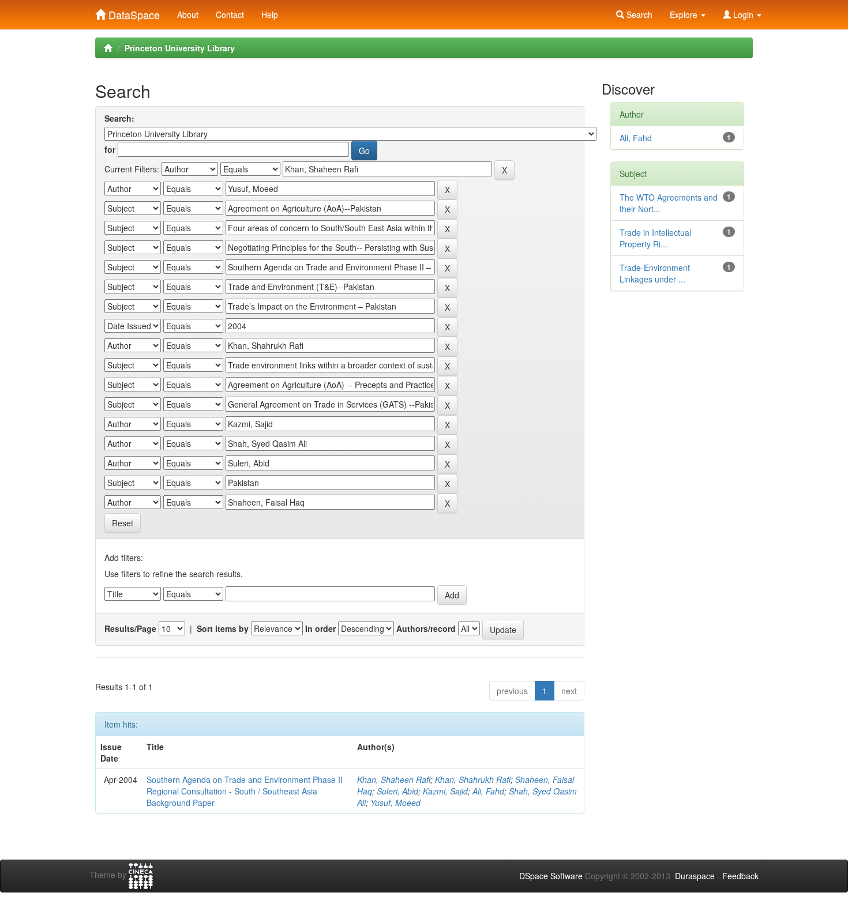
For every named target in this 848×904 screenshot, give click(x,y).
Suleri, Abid (397, 791)
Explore (685, 14)
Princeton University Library (180, 48)
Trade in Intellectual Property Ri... (655, 238)
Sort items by (223, 628)
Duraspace (695, 876)
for (109, 149)
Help (269, 14)
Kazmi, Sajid (445, 791)
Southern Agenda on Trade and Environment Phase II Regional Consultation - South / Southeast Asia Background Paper (245, 791)
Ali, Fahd (488, 791)
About (187, 14)
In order (320, 628)
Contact (230, 14)
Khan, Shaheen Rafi (393, 779)
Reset (122, 523)
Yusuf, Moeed (395, 802)
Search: (119, 118)
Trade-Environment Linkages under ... (655, 273)
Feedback (740, 876)
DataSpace (133, 12)
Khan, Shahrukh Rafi (473, 779)
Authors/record (426, 628)
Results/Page (130, 628)
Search (638, 14)
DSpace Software (551, 876)
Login (743, 14)
